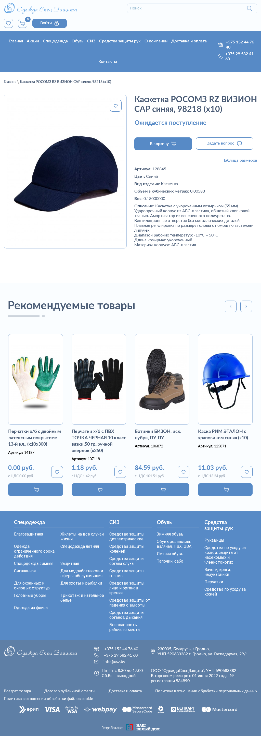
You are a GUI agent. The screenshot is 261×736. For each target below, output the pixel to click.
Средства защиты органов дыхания (127, 615)
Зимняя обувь (170, 534)
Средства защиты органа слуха (127, 561)
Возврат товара (17, 691)
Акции (33, 41)
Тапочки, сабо (170, 561)
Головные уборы (30, 595)
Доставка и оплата (189, 41)
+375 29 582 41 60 (239, 56)
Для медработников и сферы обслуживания (81, 573)
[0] (8, 23)
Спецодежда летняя (79, 546)
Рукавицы (214, 540)
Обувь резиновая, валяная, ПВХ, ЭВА (174, 544)
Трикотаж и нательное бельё (82, 598)
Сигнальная (25, 570)
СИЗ (91, 41)
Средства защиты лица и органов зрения (127, 588)
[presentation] (231, 306)
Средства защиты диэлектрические (127, 536)
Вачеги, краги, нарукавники (217, 572)
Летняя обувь (170, 553)
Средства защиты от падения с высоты (129, 603)
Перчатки (213, 581)
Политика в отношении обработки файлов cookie (48, 699)
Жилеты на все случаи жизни (82, 536)
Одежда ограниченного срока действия (34, 551)
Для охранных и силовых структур (32, 585)
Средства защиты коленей (127, 549)
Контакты (107, 62)
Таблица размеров (240, 160)
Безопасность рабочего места (124, 627)
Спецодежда (55, 41)
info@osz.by (114, 662)
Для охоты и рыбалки (81, 583)
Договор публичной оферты (69, 691)
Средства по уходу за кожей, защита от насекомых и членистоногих (225, 555)
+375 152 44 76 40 (240, 44)
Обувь (77, 41)
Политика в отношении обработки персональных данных (206, 691)
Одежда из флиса (31, 607)
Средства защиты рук (120, 41)
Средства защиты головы (127, 573)
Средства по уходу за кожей (225, 592)
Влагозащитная (28, 534)
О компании (156, 41)
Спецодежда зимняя (33, 563)
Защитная (69, 563)
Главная (16, 41)
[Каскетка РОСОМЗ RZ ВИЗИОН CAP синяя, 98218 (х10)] (65, 171)
